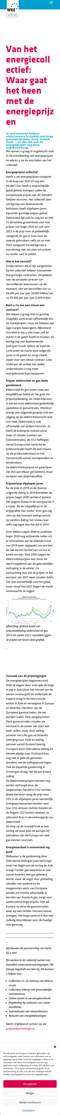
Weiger (30, 1093)
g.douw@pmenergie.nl (20, 1028)
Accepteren (30, 1084)
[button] (55, 1047)
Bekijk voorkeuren (30, 1102)
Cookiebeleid (28, 1110)
